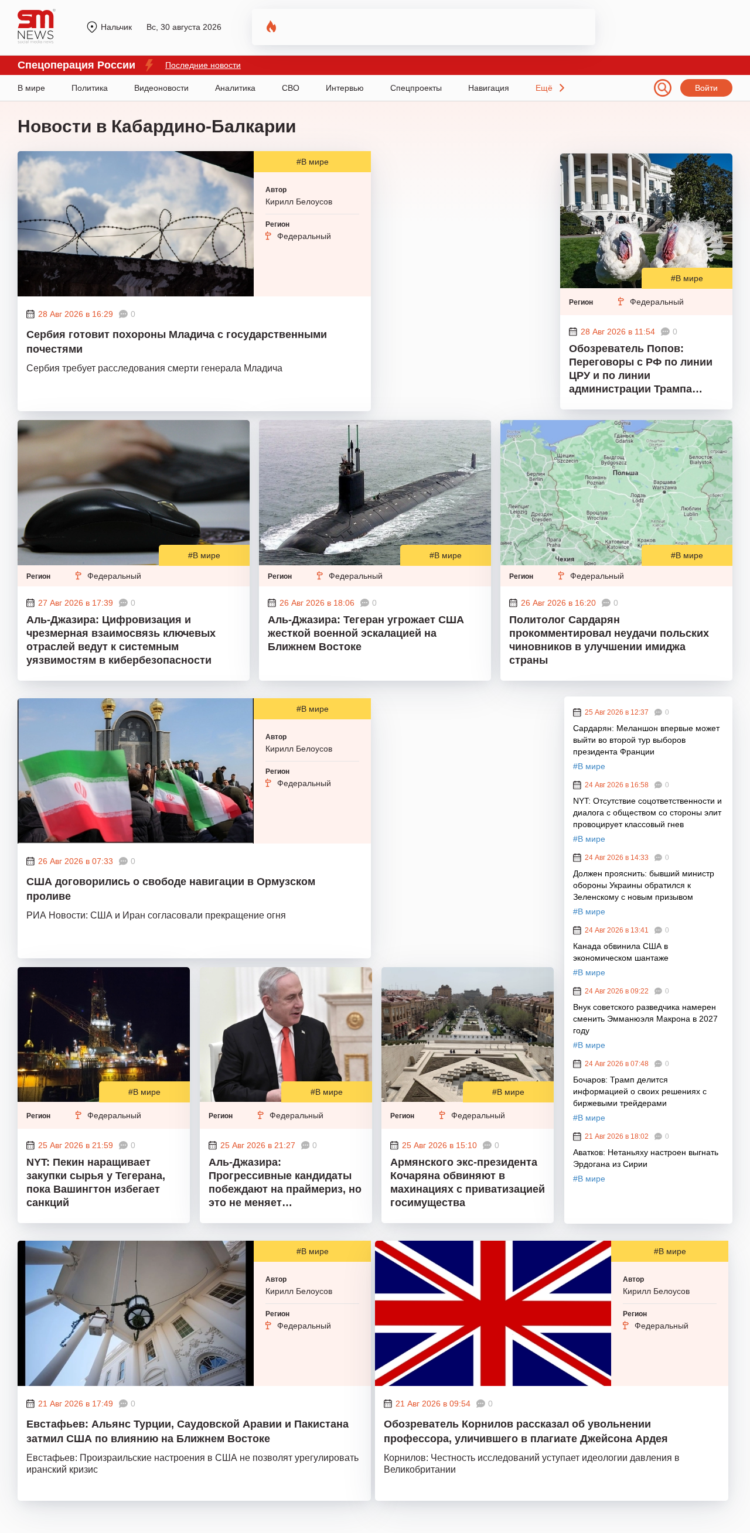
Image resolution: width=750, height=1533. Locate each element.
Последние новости (203, 65)
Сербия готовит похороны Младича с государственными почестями (176, 342)
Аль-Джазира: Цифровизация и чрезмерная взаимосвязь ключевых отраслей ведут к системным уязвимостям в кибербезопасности (121, 640)
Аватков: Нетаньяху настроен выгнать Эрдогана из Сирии (645, 1158)
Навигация (488, 88)
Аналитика (235, 88)
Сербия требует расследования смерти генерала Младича (154, 368)
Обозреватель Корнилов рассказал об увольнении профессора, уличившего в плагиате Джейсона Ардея (526, 1431)
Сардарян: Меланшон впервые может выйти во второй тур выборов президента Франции (646, 739)
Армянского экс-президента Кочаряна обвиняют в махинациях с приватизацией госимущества (467, 1182)
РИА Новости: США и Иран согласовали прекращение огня (156, 915)
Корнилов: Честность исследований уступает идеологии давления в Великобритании (532, 1463)
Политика (89, 88)
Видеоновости (161, 88)
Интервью (345, 88)
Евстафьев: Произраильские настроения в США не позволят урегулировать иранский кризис (192, 1463)
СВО (290, 88)
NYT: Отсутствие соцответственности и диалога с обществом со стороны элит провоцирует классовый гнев (647, 812)
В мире (31, 88)
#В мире (312, 161)
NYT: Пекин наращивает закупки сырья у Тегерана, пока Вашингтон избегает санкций (95, 1182)
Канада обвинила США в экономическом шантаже (621, 951)
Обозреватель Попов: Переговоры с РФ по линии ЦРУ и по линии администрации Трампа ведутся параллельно (640, 370)
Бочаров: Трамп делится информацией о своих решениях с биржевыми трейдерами (640, 1091)
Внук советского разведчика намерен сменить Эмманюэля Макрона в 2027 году (645, 1018)
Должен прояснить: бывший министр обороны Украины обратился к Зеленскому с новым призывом (643, 885)
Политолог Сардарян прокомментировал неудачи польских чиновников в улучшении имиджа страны (609, 640)
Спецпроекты (416, 88)
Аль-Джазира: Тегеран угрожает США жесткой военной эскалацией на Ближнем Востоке (366, 633)
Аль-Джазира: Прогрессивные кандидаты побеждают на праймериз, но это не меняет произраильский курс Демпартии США (285, 1183)
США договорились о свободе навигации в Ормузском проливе (170, 889)
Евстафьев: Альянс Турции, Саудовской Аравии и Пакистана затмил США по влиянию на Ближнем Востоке (187, 1431)
